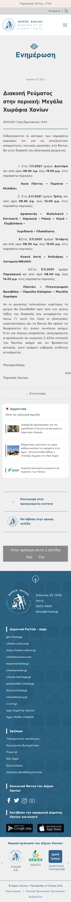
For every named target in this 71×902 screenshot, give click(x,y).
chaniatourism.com (18, 657)
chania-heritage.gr (18, 677)
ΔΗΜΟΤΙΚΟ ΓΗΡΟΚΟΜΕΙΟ (30, 868)
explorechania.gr (17, 663)
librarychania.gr (16, 690)
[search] (66, 11)
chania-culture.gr (17, 643)
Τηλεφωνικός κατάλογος (23, 738)
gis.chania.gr (14, 637)
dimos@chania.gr (47, 611)
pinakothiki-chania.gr (20, 683)
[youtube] (32, 801)
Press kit (11, 752)
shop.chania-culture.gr (21, 650)
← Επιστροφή (35, 393)
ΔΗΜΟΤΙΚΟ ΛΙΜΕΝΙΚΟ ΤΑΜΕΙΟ (49, 869)
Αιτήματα (54, 11)
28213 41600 (44, 606)
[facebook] (8, 801)
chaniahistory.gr (17, 697)
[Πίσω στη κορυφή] (35, 579)
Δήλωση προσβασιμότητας (24, 772)
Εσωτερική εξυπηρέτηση (22, 745)
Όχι (42, 557)
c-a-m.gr (11, 703)
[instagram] (24, 801)
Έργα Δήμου (14, 765)
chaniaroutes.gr (16, 670)
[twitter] (16, 801)
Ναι (29, 557)
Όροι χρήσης (13, 891)
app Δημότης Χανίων (20, 710)
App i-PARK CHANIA (20, 717)
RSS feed (12, 758)
